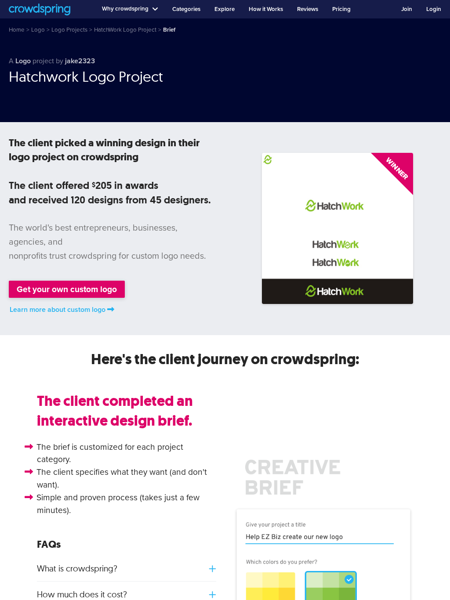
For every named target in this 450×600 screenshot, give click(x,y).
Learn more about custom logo (57, 309)
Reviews (307, 9)
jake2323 (80, 61)
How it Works (266, 9)
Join (406, 9)
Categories (186, 9)
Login (433, 9)
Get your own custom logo (67, 289)
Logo (23, 61)
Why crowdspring (125, 8)
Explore (224, 9)
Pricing (341, 9)
